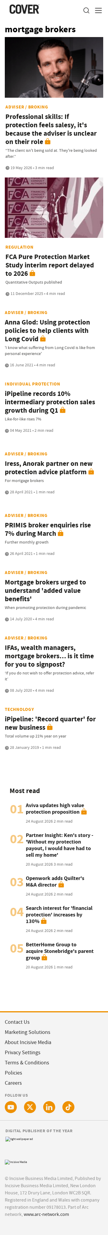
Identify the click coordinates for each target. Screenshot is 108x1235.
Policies (13, 1072)
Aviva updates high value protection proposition (55, 808)
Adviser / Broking (26, 107)
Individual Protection (32, 384)
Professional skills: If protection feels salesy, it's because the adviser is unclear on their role (51, 129)
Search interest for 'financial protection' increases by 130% (59, 915)
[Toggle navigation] (96, 11)
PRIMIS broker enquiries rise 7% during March (48, 529)
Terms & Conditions (27, 1062)
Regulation (19, 247)
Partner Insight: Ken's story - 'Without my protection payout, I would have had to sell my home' (59, 845)
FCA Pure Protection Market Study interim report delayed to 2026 (49, 265)
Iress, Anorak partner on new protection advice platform (49, 468)
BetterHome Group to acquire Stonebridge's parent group (60, 951)
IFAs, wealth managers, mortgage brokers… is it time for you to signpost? (49, 656)
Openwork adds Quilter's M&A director (55, 881)
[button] (86, 11)
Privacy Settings (22, 1052)
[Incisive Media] (16, 1161)
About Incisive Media (28, 1042)
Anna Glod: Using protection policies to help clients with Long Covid (47, 331)
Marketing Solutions (27, 1032)
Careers (13, 1083)
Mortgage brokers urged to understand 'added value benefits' (45, 591)
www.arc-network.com (46, 1214)
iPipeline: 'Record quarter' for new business (50, 723)
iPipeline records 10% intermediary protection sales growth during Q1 (50, 402)
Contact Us (17, 1022)
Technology (19, 709)
